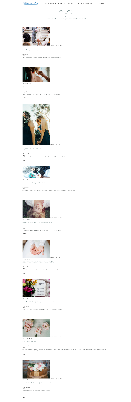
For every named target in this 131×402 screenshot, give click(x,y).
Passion (29, 146)
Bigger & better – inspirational (30, 87)
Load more (25, 397)
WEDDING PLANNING (52, 3)
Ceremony (29, 83)
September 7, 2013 (26, 387)
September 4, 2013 (26, 345)
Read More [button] (25, 61)
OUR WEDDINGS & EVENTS (80, 3)
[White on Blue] (31, 3)
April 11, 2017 (25, 54)
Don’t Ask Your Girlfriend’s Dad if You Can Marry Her (37, 383)
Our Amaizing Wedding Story (30, 50)
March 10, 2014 (26, 226)
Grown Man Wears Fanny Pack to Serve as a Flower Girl (37, 222)
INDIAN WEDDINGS (61, 3)
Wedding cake (30, 179)
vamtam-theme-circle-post (55, 45)
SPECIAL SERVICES (89, 3)
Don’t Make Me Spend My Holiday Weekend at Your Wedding (39, 302)
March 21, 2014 (26, 153)
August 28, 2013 (26, 187)
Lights (28, 379)
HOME (46, 3)
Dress (28, 259)
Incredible (29, 338)
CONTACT (102, 3)
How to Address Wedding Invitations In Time (34, 183)
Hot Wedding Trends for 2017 (30, 341)
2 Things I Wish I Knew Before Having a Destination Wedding (38, 262)
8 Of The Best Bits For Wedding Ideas (32, 149)
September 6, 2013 (26, 306)
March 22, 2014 (26, 91)
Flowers (29, 298)
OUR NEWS (97, 3)
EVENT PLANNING (69, 3)
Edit (24, 55)
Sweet (28, 46)
